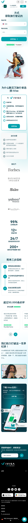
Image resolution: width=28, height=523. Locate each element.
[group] (11, 320)
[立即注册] (22, 455)
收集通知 (3, 511)
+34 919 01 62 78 (6, 514)
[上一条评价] (10, 334)
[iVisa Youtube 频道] (15, 489)
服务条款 (3, 505)
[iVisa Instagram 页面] (9, 489)
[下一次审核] (15, 334)
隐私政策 (3, 508)
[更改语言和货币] (18, 2)
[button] (25, 2)
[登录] (22, 2)
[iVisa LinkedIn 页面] (12, 489)
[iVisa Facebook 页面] (19, 489)
